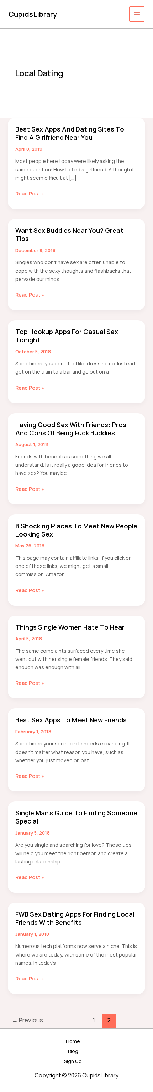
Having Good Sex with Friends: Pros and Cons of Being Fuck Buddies (70, 428)
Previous (27, 1020)
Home (73, 1041)
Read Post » (29, 194)
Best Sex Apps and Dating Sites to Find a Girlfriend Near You (69, 133)
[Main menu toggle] (136, 14)
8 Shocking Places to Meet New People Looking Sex (76, 530)
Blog (73, 1051)
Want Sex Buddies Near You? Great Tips (69, 234)
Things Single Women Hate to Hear (70, 627)
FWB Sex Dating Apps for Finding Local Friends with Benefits (74, 918)
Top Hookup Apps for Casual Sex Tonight (66, 335)
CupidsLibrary (33, 14)
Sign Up (73, 1061)
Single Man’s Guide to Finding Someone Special (76, 817)
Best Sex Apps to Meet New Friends (71, 720)
